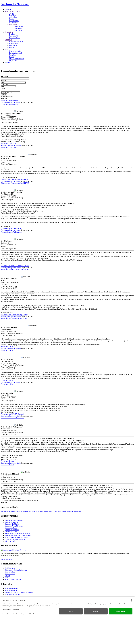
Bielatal (78, 511)
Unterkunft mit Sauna (12, 530)
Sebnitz (7, 576)
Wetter (11, 57)
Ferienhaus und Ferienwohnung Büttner (14, 315)
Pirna (7, 578)
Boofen (11, 19)
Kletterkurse (18, 28)
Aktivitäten (13, 17)
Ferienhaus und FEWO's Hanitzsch (12, 414)
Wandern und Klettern (12, 11)
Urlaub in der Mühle (12, 524)
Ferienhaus (35, 511)
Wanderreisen (13, 23)
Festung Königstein (45, 511)
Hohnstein (19, 511)
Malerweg (67, 511)
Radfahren (12, 15)
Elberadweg (27, 511)
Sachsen (12, 579)
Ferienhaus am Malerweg (9, 100)
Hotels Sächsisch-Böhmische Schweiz (17, 533)
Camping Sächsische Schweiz (15, 539)
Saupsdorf (12, 511)
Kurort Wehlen (10, 574)
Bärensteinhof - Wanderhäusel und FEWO (15, 179)
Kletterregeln (18, 30)
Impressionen (9, 32)
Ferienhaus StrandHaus (8, 143)
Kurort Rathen (10, 572)
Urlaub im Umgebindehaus (14, 526)
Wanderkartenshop (7, 559)
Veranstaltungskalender (12, 594)
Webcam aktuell (14, 38)
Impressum (13, 60)
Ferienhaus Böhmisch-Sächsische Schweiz (15, 266)
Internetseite (17, 102)
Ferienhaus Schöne (7, 380)
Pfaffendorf (4, 511)
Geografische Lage (27, 102)
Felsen (73, 511)
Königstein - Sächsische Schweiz (16, 570)
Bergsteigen (13, 24)
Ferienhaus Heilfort (7, 461)
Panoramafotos (14, 36)
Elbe (6, 579)
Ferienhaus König (7, 346)
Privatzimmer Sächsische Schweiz (16, 537)
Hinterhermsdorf (58, 511)
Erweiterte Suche (6, 92)
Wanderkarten (14, 21)
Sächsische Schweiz (15, 4)
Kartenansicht (13, 43)
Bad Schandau (10, 568)
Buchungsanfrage (7, 102)
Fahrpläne (12, 55)
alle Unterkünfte (10, 541)
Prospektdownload (15, 53)
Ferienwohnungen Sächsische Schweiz (18, 535)
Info (6, 49)
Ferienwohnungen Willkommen (11, 228)
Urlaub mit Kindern (11, 522)
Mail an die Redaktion (16, 59)
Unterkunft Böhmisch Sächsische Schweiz (19, 592)
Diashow (12, 34)
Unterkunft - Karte (11, 532)
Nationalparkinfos (15, 51)
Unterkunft (8, 40)
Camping (12, 47)
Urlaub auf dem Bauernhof (14, 520)
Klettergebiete (18, 26)
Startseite (8, 9)
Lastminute (13, 45)
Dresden (19, 579)
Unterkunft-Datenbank (16, 42)
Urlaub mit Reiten (11, 528)
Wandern (12, 13)
